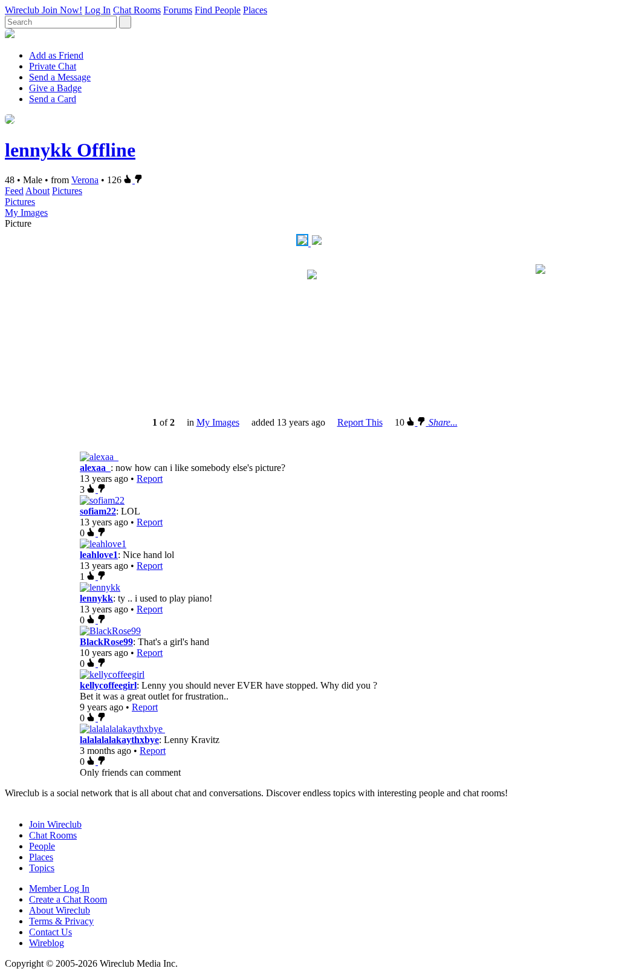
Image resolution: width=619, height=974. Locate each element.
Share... (443, 422)
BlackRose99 (106, 642)
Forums (177, 10)
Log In (98, 10)
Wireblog (46, 943)
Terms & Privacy (61, 921)
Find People (218, 10)
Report (150, 478)
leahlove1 (99, 555)
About (37, 191)
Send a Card (52, 99)
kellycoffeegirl (108, 685)
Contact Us (50, 932)
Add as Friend (56, 55)
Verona (85, 180)
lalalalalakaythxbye (119, 740)
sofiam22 (98, 511)
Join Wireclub (55, 824)
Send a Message (60, 77)
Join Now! (62, 10)
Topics (41, 868)
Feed (14, 191)
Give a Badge (55, 88)
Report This (360, 422)
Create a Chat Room (68, 899)
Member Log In (59, 888)
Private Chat (52, 66)
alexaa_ (95, 468)
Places (255, 10)
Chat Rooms (137, 10)
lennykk (96, 598)
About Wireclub (59, 910)
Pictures (67, 191)
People (42, 846)
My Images (26, 212)
